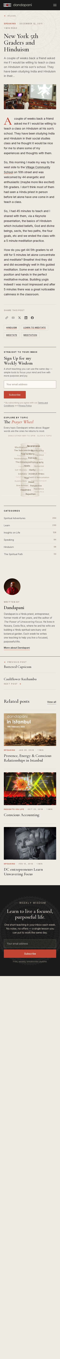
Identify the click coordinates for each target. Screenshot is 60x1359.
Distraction (39, 466)
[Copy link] (7, 318)
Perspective (36, 486)
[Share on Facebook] (32, 318)
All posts (11, 15)
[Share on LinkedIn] (26, 318)
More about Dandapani (17, 647)
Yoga (26, 478)
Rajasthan (31, 494)
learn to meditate (34, 327)
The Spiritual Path (30, 554)
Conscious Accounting (21, 814)
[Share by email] (13, 318)
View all (51, 702)
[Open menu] (54, 5)
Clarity (32, 470)
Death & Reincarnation (39, 477)
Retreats (32, 458)
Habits (27, 466)
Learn (30, 525)
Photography (37, 462)
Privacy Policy (25, 405)
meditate (11, 335)
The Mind (39, 455)
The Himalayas (23, 462)
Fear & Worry (28, 454)
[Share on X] (19, 318)
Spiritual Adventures (30, 518)
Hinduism (11, 327)
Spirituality (37, 450)
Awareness (33, 446)
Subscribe (15, 394)
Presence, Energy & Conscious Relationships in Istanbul (27, 758)
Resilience (39, 489)
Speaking (10, 23)
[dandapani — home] (17, 5)
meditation (30, 335)
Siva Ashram (22, 485)
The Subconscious (23, 450)
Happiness (26, 490)
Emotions (22, 474)
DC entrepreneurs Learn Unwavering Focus (23, 871)
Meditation (21, 447)
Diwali (31, 482)
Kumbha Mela (21, 481)
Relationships (21, 458)
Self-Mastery (21, 470)
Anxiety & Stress (37, 474)
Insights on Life (30, 532)
